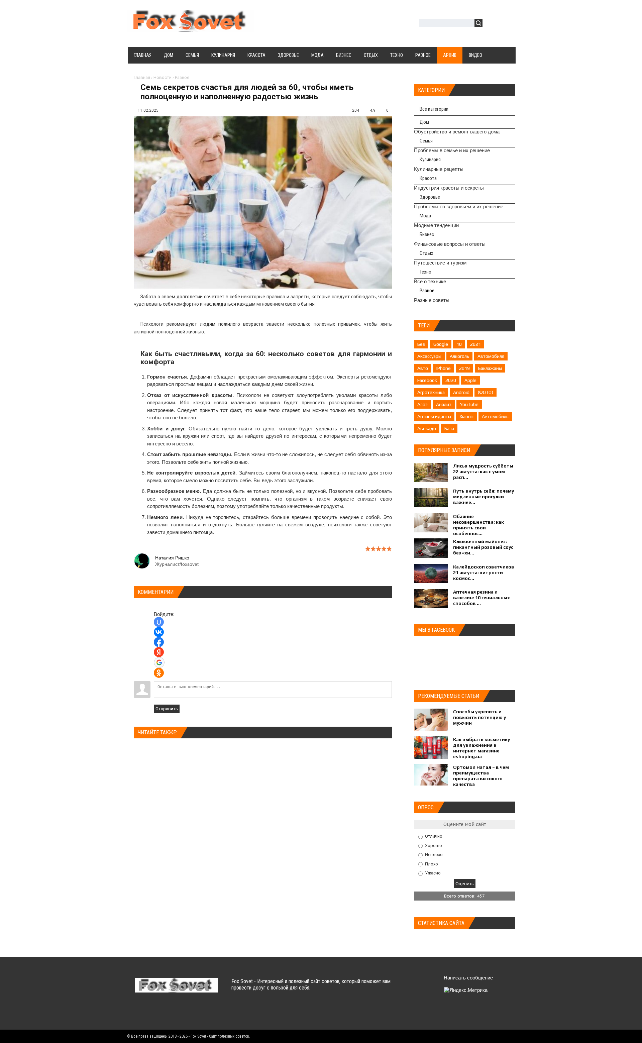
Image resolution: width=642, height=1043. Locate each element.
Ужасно (433, 872)
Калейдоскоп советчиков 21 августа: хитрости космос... (483, 572)
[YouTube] (180, 1012)
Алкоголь (459, 356)
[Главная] (190, 28)
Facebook (427, 380)
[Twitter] (153, 1012)
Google (440, 344)
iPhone (443, 368)
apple (470, 380)
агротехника (431, 392)
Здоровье (430, 197)
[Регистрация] (507, 24)
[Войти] (491, 24)
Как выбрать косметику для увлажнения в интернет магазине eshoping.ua (481, 748)
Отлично (433, 836)
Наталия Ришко (172, 557)
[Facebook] (167, 1012)
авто (422, 368)
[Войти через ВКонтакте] (159, 632)
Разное (182, 77)
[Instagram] (193, 1012)
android (461, 392)
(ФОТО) (485, 392)
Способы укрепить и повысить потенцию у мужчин (479, 717)
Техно (425, 272)
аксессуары (429, 356)
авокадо (426, 428)
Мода (425, 216)
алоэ (422, 404)
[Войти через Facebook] (159, 642)
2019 (464, 368)
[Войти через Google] (159, 662)
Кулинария (430, 160)
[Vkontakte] (140, 1012)
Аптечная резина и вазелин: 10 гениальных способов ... (481, 597)
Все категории (434, 109)
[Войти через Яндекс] (159, 652)
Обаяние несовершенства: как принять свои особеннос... (478, 525)
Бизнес (427, 234)
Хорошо (433, 845)
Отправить (166, 708)
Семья (426, 141)
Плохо (431, 863)
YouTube (469, 404)
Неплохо (434, 854)
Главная (142, 77)
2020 (450, 380)
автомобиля (490, 356)
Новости (162, 77)
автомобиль (495, 416)
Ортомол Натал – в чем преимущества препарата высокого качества (481, 775)
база (449, 428)
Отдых (426, 253)
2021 (475, 344)
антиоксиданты (434, 416)
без (421, 344)
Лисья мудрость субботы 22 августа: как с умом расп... (483, 471)
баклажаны (490, 368)
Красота (428, 178)
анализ (443, 404)
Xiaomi (466, 416)
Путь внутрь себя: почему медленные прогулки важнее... (483, 496)
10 (459, 344)
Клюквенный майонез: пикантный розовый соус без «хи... (483, 547)
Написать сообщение (468, 977)
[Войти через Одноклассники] (159, 673)
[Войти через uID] (159, 622)
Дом (424, 122)
